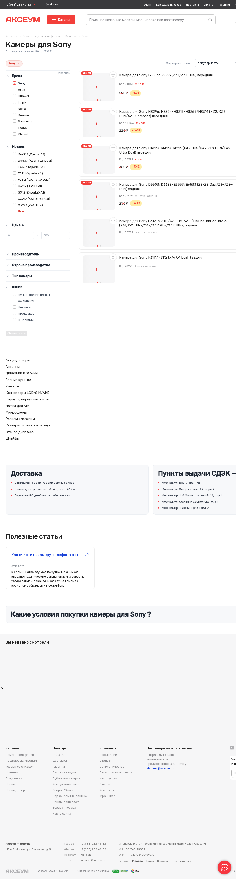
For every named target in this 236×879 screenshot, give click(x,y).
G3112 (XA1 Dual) (30, 186)
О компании (108, 755)
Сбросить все (16, 333)
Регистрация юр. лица (116, 772)
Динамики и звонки (22, 373)
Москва (55, 4)
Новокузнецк (182, 861)
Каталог (64, 20)
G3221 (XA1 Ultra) (30, 205)
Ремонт (147, 4)
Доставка (192, 4)
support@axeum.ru (93, 860)
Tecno (22, 128)
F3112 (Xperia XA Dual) (34, 179)
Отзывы (105, 760)
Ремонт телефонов (20, 755)
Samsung (25, 121)
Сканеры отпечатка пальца (28, 425)
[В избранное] (113, 75)
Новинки (24, 307)
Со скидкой (26, 301)
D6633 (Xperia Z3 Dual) (35, 160)
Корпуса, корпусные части (27, 399)
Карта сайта (62, 813)
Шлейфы (12, 438)
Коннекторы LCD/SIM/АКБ (28, 393)
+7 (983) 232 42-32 (18, 4)
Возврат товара (64, 807)
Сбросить (63, 72)
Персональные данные (70, 796)
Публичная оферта (66, 778)
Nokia (22, 108)
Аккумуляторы (18, 360)
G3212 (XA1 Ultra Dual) (34, 198)
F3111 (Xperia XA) (30, 173)
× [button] (19, 63)
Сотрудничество (112, 766)
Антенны (13, 367)
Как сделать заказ (168, 4)
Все (21, 211)
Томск (150, 861)
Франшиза (107, 796)
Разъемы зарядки (20, 419)
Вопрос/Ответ (63, 790)
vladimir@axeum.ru (160, 768)
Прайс (10, 784)
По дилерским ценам (34, 294)
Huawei (23, 96)
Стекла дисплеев (20, 432)
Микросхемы (16, 412)
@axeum (86, 854)
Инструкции (108, 778)
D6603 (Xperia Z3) (31, 154)
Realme (23, 115)
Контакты (107, 790)
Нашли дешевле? (66, 802)
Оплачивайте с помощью (93, 871)
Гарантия (224, 4)
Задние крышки (18, 380)
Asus (21, 90)
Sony (21, 83)
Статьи (105, 784)
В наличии (26, 320)
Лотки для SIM (18, 406)
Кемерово (163, 861)
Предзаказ (26, 313)
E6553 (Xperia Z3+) (32, 167)
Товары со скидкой (20, 766)
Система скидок (65, 772)
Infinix (22, 102)
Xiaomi (23, 134)
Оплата (208, 4)
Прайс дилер (15, 790)
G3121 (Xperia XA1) (31, 192)
